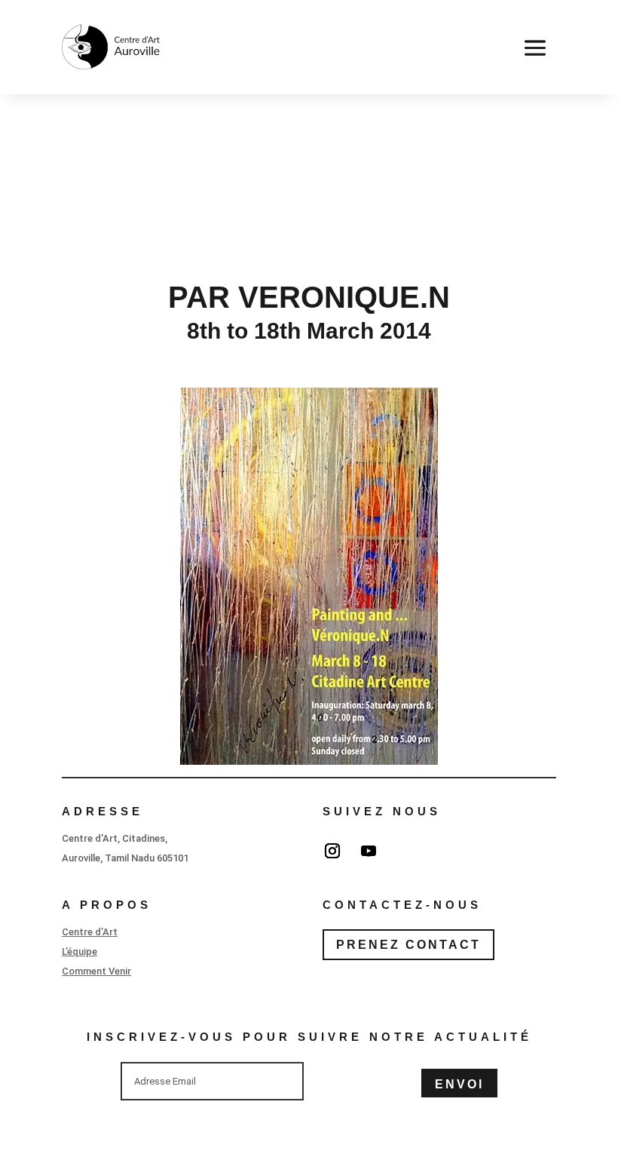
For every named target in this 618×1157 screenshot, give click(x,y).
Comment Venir (96, 971)
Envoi (459, 1084)
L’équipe (79, 951)
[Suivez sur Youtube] (368, 851)
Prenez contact (408, 944)
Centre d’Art (90, 932)
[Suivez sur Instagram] (332, 851)
